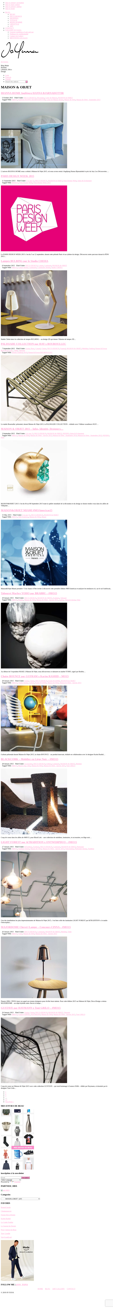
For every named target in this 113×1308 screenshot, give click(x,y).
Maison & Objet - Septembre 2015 (88, 100)
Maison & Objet (69, 100)
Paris (2, 437)
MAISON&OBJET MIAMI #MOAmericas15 (26, 510)
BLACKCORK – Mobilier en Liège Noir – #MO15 (29, 759)
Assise (27, 348)
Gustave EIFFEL (24, 1014)
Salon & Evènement (85, 181)
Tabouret (22, 350)
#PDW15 (15, 183)
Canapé (38, 348)
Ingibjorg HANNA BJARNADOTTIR (32, 100)
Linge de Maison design (55, 100)
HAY (25, 352)
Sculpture (56, 598)
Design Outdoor (17, 352)
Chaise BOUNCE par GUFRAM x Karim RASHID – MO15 (35, 676)
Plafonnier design (81, 849)
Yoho (78, 600)
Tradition (91, 849)
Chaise (43, 348)
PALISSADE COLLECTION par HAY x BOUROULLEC (33, 343)
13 (6, 1100)
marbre (61, 600)
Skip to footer (10, 9)
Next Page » (9, 1102)
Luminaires (33, 267)
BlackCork (22, 766)
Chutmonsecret (6, 1211)
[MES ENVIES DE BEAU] (17, 1169)
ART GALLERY (58, 1289)
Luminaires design (44, 267)
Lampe (41, 265)
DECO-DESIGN (30, 98)
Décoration (40, 98)
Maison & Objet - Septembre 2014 (65, 435)
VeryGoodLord (6, 1237)
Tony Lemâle (5, 1233)
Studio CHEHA (57, 267)
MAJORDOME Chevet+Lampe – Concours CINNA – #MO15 (36, 927)
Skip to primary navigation (14, 3)
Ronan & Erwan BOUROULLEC (40, 352)
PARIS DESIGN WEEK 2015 (17, 176)
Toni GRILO (70, 766)
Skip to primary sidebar (13, 7)
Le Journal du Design (8, 1226)
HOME (40, 1289)
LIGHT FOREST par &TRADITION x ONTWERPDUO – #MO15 (39, 842)
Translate (17, 1182)
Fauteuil (63, 348)
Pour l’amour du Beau (8, 1230)
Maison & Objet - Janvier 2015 (41, 435)
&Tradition (28, 847)
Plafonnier (80, 847)
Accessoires (28, 764)
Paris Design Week (70, 181)
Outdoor (92, 348)
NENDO (66, 433)
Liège (29, 766)
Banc (32, 348)
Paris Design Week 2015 (42, 183)
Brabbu (20, 600)
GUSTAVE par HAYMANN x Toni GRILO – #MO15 (31, 1007)
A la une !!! (30, 181)
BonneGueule (6, 1207)
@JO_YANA (22, 1284)
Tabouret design (70, 600)
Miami (44, 517)
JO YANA (4, 62)
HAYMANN (35, 1014)
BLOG (47, 1289)
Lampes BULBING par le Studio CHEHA (24, 261)
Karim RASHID (54, 681)
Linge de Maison (51, 98)
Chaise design (23, 683)
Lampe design (23, 267)
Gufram (31, 683)
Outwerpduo (69, 849)
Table (16, 350)
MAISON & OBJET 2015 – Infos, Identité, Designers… (32, 428)
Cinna (20, 934)
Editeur (48, 764)
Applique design (24, 849)
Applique (36, 847)
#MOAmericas (23, 517)
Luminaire (47, 265)
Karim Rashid (6, 1219)
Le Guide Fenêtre (7, 1222)
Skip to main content (12, 5)
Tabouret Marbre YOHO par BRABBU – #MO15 (29, 593)
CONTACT (71, 1289)
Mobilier (85, 348)
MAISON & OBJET (65, 98)
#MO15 (14, 100)
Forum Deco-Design (8, 1215)
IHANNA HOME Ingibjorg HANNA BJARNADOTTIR (32, 93)
